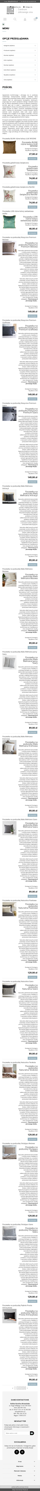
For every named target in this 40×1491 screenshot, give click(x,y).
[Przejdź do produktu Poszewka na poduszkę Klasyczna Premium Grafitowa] (9, 331)
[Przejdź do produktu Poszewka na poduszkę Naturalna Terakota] (9, 1071)
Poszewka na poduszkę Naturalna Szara (17, 981)
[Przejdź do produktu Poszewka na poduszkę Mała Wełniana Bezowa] (9, 579)
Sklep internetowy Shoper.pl (20, 1490)
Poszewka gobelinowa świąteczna (15, 163)
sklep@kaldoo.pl (20, 1411)
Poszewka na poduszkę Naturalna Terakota (19, 1062)
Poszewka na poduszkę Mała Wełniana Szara (19, 819)
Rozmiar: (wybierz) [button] (9, 55)
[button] (5, 19)
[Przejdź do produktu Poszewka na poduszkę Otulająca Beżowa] (9, 1152)
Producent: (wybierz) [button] (9, 50)
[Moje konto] (25, 19)
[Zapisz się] (32, 1433)
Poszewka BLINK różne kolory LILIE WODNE (19, 138)
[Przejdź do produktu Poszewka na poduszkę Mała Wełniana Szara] (9, 828)
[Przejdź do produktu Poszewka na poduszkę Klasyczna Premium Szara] (9, 414)
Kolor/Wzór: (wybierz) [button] (10, 70)
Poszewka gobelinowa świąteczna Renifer (18, 187)
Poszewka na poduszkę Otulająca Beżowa (18, 1143)
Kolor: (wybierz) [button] (8, 60)
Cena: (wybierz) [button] (8, 80)
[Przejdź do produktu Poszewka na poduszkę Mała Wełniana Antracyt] (9, 497)
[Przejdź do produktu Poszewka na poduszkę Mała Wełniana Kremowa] (9, 747)
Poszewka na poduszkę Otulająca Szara (17, 1224)
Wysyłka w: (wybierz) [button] (9, 75)
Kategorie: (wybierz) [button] (9, 45)
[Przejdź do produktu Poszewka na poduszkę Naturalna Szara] (9, 990)
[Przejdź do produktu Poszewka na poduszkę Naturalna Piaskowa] (9, 909)
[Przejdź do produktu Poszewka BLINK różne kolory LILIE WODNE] (9, 147)
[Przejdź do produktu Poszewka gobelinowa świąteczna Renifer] (9, 196)
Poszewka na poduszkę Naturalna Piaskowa (19, 900)
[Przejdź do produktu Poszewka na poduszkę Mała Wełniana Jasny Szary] (9, 662)
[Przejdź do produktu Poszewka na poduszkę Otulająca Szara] (9, 1233)
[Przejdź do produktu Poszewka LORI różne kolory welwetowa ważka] (9, 222)
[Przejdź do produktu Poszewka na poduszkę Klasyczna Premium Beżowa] (9, 248)
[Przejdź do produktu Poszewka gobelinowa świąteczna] (9, 171)
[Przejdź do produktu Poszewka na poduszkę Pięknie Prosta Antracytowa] (9, 1316)
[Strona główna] (20, 10)
